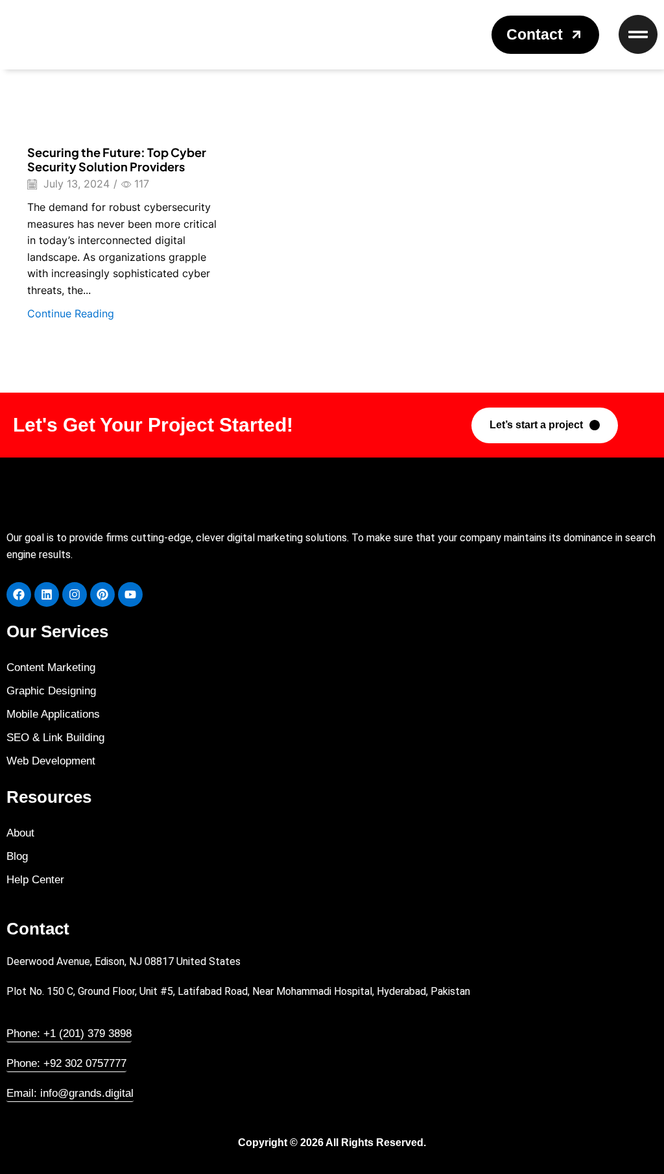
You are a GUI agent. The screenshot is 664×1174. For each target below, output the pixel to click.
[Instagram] (74, 594)
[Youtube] (130, 594)
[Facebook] (18, 594)
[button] (545, 35)
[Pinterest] (102, 594)
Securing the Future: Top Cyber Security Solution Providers (116, 159)
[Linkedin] (46, 594)
